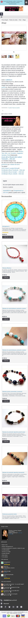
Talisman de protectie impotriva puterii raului (13, 432)
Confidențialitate (6, 549)
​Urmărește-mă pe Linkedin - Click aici (12, 174)
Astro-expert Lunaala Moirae (9, 168)
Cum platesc (5, 556)
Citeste (5, 563)
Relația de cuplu (7, 571)
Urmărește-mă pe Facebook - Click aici (13, 170)
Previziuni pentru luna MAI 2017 (11, 590)
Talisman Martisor (6, 268)
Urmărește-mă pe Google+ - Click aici (12, 172)
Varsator (3, 155)
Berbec (21, 151)
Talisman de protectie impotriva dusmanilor (13, 472)
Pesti (8, 155)
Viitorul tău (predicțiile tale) (8, 575)
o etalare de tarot (14, 164)
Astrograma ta (5, 226)
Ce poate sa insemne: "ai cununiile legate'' (14, 584)
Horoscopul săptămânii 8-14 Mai (11, 587)
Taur (2, 153)
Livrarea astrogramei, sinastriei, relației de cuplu (13, 548)
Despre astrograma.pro (7, 546)
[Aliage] (4, 56)
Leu (9, 153)
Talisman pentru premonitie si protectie (12, 391)
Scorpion (13, 153)
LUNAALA (8, 80)
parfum (3, 87)
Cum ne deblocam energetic (10, 593)
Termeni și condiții (6, 551)
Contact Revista (5, 553)
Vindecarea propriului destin (9, 514)
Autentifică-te (7, 190)
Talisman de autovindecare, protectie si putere (14, 308)
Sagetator (20, 153)
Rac (6, 153)
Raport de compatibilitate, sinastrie (9, 567)
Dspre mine (4, 544)
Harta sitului (5, 555)
